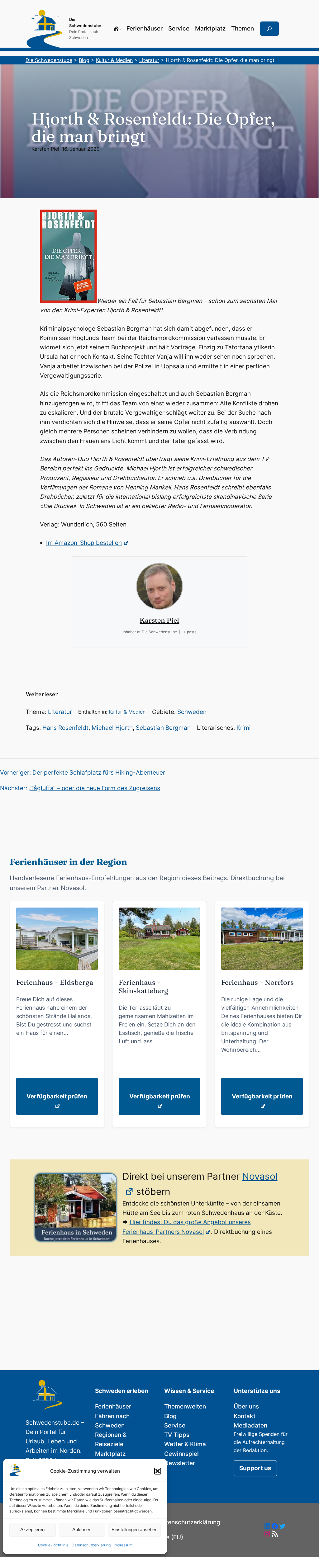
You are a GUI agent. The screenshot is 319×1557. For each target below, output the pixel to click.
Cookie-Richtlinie (53, 1545)
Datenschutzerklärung (91, 1545)
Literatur (60, 711)
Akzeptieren (32, 1529)
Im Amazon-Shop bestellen (84, 542)
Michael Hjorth (112, 727)
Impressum (123, 1545)
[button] (158, 1471)
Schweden (192, 711)
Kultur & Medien (127, 712)
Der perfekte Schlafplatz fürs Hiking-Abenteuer (98, 772)
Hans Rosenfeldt (65, 727)
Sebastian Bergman (163, 727)
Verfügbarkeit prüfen (56, 1096)
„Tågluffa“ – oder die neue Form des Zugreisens (94, 788)
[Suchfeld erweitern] (269, 28)
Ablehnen (81, 1529)
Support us (255, 1468)
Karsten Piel (45, 149)
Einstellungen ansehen (134, 1529)
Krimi (243, 727)
